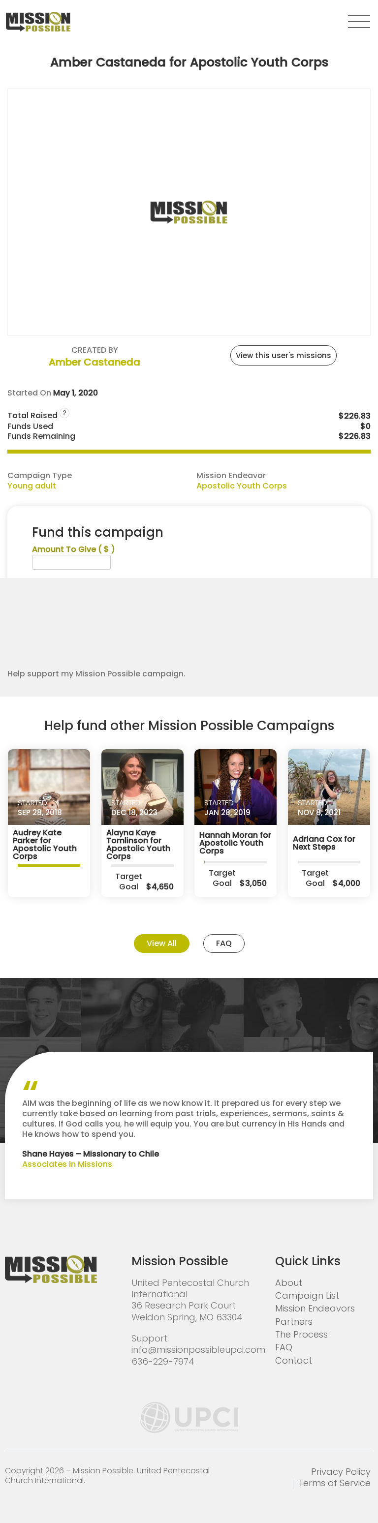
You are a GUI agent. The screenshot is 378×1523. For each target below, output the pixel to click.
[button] (359, 21)
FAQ (224, 943)
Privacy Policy (341, 1471)
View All (162, 943)
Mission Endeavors (315, 1308)
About (288, 1283)
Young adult (31, 485)
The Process (301, 1334)
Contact (293, 1360)
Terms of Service (334, 1483)
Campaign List (307, 1295)
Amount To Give (73, 550)
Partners (294, 1321)
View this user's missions (283, 355)
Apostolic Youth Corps (241, 485)
